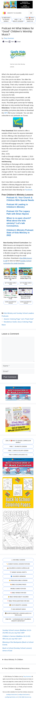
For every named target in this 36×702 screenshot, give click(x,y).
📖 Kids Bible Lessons (18, 560)
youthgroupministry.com (11, 697)
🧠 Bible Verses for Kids (18, 592)
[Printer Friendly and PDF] (11, 43)
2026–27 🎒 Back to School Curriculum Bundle (18, 441)
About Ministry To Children (13, 659)
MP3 (6, 113)
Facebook (28, 190)
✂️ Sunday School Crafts (18, 572)
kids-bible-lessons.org (25, 697)
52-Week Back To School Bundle (6, 19)
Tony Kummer (27, 676)
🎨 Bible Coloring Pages (18, 584)
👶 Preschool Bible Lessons (18, 580)
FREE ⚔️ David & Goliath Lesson (18, 450)
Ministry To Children (14, 13)
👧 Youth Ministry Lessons (18, 605)
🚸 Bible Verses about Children (18, 597)
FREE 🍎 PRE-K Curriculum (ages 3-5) (30, 19)
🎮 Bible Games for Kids (18, 588)
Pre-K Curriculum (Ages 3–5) (18, 454)
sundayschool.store (11, 694)
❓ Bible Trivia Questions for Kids (18, 601)
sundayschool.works (23, 694)
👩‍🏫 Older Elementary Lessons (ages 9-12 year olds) (18, 614)
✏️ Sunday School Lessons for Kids (18, 564)
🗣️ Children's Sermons (18, 576)
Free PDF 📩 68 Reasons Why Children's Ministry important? (18, 620)
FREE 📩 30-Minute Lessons (18, 446)
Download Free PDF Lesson (10, 302)
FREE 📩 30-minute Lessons (18, 20)
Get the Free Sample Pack (10, 283)
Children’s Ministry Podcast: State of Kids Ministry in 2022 (20, 232)
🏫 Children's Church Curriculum (18, 568)
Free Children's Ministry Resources (16, 668)
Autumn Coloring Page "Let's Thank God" (19, 319)
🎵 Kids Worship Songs (18, 609)
